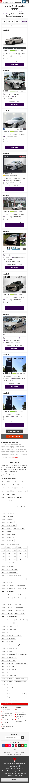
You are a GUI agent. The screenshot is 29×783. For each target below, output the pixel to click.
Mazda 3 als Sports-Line (8, 697)
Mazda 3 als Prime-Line (8, 688)
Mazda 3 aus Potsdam (8, 537)
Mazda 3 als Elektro (7, 623)
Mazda (11, 2)
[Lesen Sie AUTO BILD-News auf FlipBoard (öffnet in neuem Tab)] (22, 745)
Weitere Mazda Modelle (8, 494)
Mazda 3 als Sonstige (7, 641)
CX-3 (18, 485)
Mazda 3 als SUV (21, 585)
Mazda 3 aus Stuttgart (8, 519)
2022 (25, 556)
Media (22, 752)
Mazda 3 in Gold (18, 601)
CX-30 (3, 485)
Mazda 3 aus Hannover (8, 516)
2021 (19, 556)
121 (26, 491)
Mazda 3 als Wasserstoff (8, 638)
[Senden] (22, 737)
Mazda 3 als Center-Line (8, 660)
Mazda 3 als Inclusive (7, 678)
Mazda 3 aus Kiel (6, 528)
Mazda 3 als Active (7, 651)
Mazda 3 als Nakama (7, 684)
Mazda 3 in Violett (7, 613)
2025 (14, 559)
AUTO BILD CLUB (18, 754)
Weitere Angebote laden (14, 431)
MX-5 (14, 482)
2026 (19, 559)
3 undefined (18, 2)
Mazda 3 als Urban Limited (9, 700)
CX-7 (3, 491)
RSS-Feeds (9, 754)
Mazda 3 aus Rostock (8, 540)
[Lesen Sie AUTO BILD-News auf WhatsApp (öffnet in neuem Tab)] (25, 745)
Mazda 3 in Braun (7, 598)
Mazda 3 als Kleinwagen (8, 588)
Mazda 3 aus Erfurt (19, 528)
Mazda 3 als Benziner (8, 620)
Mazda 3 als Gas (19, 623)
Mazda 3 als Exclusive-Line (9, 669)
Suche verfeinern (14, 436)
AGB (5, 763)
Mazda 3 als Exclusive (8, 666)
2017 (25, 553)
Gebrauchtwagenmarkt (9, 1)
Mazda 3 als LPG (6, 632)
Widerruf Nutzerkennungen (9, 771)
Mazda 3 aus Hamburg (8, 504)
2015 (14, 553)
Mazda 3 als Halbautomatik (9, 569)
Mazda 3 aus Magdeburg (9, 525)
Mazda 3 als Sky (21, 694)
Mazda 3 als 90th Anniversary (10, 648)
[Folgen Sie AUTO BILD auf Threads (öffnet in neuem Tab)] (19, 745)
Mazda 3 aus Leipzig (7, 510)
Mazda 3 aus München (8, 507)
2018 (3, 556)
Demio (20, 491)
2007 (25, 547)
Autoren (21, 775)
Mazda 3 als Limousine (8, 585)
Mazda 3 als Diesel (21, 620)
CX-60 (8, 482)
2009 (8, 550)
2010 (14, 550)
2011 (19, 550)
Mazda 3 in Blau (18, 595)
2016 (19, 553)
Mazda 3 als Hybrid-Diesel (9, 629)
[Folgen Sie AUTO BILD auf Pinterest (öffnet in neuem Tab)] (16, 745)
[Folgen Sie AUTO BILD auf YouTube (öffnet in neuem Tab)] (6, 745)
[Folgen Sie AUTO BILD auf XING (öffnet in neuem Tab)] (13, 745)
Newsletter (14, 734)
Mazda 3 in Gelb (6, 601)
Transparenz (21, 773)
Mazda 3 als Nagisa (20, 681)
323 (13, 488)
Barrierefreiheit (14, 766)
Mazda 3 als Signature (8, 694)
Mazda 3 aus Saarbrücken (9, 534)
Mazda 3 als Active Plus (8, 654)
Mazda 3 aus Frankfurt (8, 513)
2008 (3, 550)
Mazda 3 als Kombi (7, 582)
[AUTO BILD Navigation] (27, 1)
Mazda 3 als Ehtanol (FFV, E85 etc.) (11, 635)
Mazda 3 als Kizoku (7, 681)
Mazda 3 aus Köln (22, 507)
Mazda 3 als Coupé (20, 579)
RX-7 (9, 485)
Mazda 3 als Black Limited (9, 657)
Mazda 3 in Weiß (19, 613)
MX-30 (3, 488)
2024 (8, 559)
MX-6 (13, 491)
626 (23, 488)
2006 (19, 547)
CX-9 (8, 491)
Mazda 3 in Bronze (19, 598)
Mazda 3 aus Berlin (7, 501)
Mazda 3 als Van (22, 588)
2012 (25, 550)
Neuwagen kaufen (21, 714)
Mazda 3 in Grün (18, 604)
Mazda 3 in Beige (6, 595)
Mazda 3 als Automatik (8, 566)
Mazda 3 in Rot (19, 607)
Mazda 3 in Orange (7, 607)
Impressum (7, 773)
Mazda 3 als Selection (8, 691)
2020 (14, 556)
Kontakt (14, 773)
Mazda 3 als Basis (22, 654)
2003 (3, 547)
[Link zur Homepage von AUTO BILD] (1, 1)
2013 (3, 553)
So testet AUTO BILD (11, 775)
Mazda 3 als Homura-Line (9, 675)
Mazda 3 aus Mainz (7, 531)
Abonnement (7, 752)
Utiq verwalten (23, 771)
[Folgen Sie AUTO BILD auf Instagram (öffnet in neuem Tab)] (9, 745)
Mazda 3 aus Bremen (8, 522)
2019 (8, 556)
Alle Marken (6, 2)
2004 (8, 547)
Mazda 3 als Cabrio (7, 579)
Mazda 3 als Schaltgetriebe (9, 572)
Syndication (16, 752)
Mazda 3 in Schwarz (7, 610)
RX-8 (23, 485)
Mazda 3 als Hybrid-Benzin (9, 626)
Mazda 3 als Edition (21, 663)
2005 (14, 547)
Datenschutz (10, 763)
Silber (17, 21)
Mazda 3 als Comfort (7, 663)
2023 (3, 559)
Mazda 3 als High (6, 672)
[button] (14, 26)
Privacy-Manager (20, 763)
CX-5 (3, 482)
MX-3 (17, 488)
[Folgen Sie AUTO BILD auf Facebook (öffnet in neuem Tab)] (3, 745)
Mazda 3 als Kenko (21, 678)
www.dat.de (15, 457)
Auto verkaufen (20, 710)
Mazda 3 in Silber (20, 610)
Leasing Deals (20, 712)
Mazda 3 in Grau (6, 604)
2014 (8, 553)
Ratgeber (18, 707)
